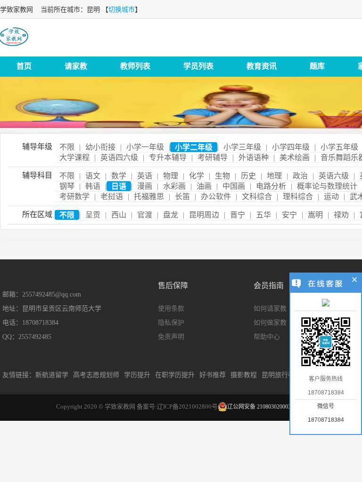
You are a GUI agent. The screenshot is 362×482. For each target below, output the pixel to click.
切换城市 (121, 9)
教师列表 (135, 66)
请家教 (76, 66)
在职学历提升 (175, 374)
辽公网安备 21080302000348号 (264, 406)
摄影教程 (243, 374)
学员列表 (198, 66)
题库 (317, 66)
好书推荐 (212, 374)
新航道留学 (51, 374)
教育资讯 (262, 66)
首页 (24, 66)
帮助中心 (267, 336)
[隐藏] (355, 281)
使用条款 (171, 308)
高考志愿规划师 (96, 374)
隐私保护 (171, 322)
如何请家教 (270, 308)
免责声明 (171, 336)
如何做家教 (270, 322)
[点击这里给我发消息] (325, 303)
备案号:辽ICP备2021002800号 (177, 406)
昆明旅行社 (278, 374)
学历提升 (137, 374)
